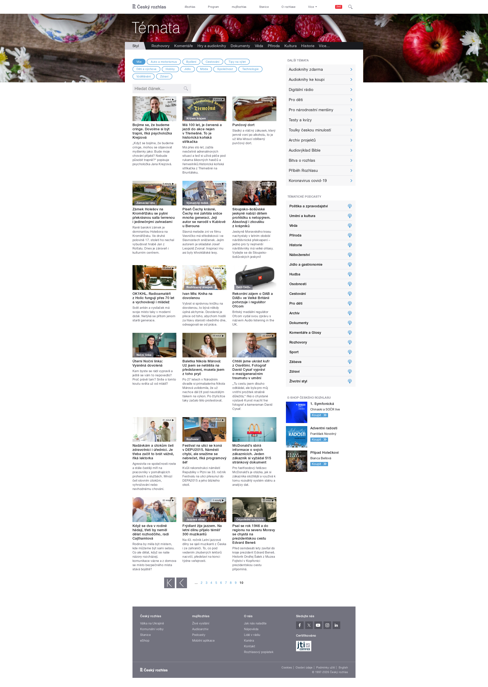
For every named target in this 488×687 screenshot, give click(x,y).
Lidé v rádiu (252, 635)
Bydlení (191, 62)
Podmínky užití (325, 667)
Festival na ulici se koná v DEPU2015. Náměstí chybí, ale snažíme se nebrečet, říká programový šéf (204, 453)
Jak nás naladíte (255, 623)
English (343, 667)
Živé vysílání (200, 623)
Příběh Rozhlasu (303, 170)
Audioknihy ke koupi (306, 79)
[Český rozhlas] (149, 7)
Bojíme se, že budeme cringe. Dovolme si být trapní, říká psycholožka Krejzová (152, 131)
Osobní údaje (304, 667)
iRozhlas (190, 6)
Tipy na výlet (237, 62)
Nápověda (251, 629)
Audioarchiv (200, 629)
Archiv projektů (302, 140)
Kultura (290, 46)
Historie (307, 46)
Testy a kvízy (300, 120)
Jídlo (187, 69)
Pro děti (296, 99)
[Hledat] (350, 7)
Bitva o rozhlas (302, 160)
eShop (144, 640)
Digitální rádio (301, 89)
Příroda (274, 46)
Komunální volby (152, 629)
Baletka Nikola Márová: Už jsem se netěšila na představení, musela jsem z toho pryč (203, 367)
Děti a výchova (146, 69)
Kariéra (249, 640)
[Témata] (244, 28)
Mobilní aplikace (203, 640)
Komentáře (183, 46)
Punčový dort (243, 125)
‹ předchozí (181, 583)
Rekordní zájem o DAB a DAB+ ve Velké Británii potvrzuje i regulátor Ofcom (252, 300)
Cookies (287, 667)
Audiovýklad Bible (304, 150)
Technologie (250, 69)
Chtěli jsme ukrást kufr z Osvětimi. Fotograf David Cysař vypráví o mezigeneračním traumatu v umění (251, 369)
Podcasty (198, 635)
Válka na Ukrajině (152, 623)
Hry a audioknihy (211, 46)
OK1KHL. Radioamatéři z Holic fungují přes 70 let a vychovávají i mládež (153, 298)
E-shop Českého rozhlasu (309, 397)
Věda (259, 46)
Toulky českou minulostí (310, 130)
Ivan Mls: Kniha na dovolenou (197, 296)
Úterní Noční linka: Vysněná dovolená (147, 363)
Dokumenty (240, 46)
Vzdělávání (143, 76)
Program (213, 6)
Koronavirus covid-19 (308, 180)
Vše (138, 62)
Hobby (170, 69)
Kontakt (249, 646)
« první (169, 583)
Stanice (264, 6)
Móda (204, 69)
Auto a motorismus (164, 62)
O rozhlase (288, 6)
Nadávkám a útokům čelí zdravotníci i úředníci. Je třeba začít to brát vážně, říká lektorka (153, 451)
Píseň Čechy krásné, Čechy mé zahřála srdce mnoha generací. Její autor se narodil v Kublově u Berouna (204, 217)
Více (324, 46)
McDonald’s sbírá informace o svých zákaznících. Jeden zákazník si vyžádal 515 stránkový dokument (251, 453)
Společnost (225, 69)
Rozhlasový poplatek (258, 652)
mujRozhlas (239, 6)
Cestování (212, 62)
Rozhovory (161, 46)
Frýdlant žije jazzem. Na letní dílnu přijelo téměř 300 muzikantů (202, 530)
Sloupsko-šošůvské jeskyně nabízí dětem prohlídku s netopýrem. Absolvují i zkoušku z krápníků (251, 217)
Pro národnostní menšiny (311, 110)
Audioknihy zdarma (306, 69)
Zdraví (164, 76)
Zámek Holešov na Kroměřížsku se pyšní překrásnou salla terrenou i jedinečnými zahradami (153, 215)
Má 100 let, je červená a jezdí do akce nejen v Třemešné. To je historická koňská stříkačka (202, 133)
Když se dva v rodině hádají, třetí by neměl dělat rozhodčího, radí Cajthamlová (150, 532)
